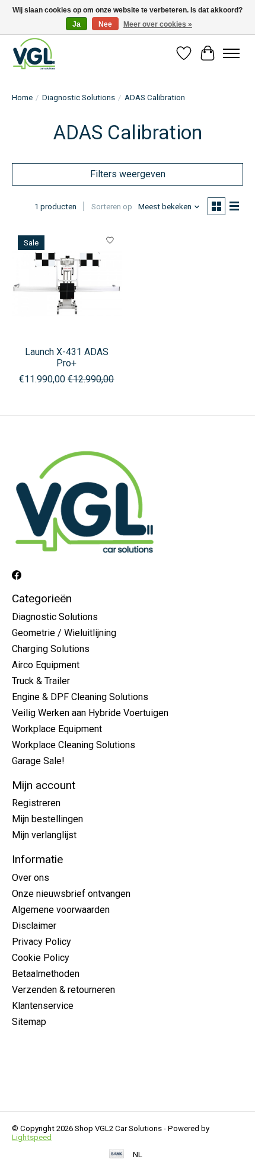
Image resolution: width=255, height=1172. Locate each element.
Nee (105, 24)
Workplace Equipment (57, 729)
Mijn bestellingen (47, 819)
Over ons (30, 877)
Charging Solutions (51, 648)
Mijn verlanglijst (44, 835)
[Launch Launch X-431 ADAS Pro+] (67, 284)
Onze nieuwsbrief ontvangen (71, 893)
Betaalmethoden (45, 973)
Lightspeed (32, 1137)
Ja (76, 24)
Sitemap (29, 1021)
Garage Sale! (38, 761)
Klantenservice (43, 1005)
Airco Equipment (45, 664)
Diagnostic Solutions (78, 97)
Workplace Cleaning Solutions (73, 745)
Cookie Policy (40, 957)
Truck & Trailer (41, 680)
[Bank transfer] (117, 1154)
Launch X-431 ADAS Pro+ (67, 357)
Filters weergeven (127, 174)
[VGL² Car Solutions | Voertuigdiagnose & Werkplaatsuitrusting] (34, 53)
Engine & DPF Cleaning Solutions (80, 696)
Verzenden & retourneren (63, 989)
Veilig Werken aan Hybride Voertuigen (90, 712)
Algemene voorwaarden (61, 909)
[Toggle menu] (231, 53)
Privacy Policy (41, 941)
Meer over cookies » (157, 24)
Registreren (36, 803)
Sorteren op (111, 206)
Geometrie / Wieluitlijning (64, 632)
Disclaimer (34, 925)
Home (22, 97)
